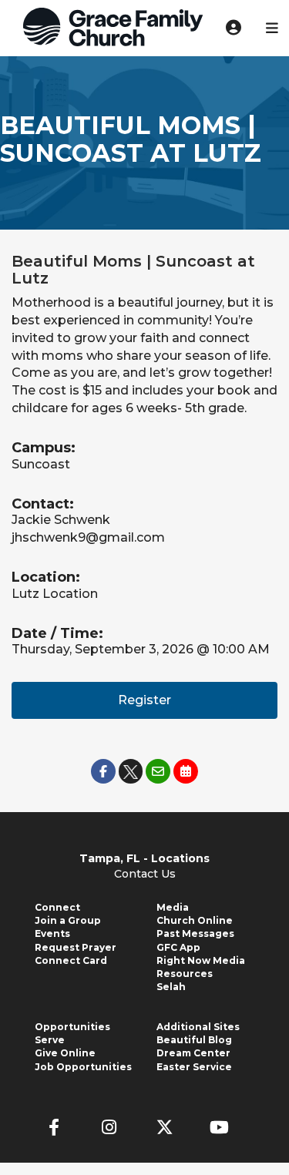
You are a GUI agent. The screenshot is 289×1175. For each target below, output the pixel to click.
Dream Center (193, 1053)
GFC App (178, 947)
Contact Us (145, 874)
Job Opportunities (83, 1067)
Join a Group (68, 920)
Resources (184, 973)
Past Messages (195, 933)
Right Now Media (200, 960)
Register (144, 700)
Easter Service (194, 1067)
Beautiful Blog (194, 1040)
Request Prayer (75, 947)
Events (52, 933)
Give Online (65, 1053)
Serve (50, 1040)
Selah (171, 986)
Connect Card (71, 960)
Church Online (194, 920)
